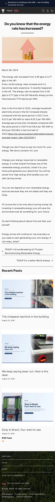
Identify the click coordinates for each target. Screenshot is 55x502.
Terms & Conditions (37, 494)
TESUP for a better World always (33, 260)
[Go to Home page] (12, 11)
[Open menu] (3, 11)
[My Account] (47, 10)
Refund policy (7, 494)
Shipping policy (8, 497)
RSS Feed (7, 438)
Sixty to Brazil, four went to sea (21, 429)
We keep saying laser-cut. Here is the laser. (25, 373)
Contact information (24, 497)
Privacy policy (21, 494)
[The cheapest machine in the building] (27, 294)
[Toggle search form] (43, 10)
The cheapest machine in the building (25, 316)
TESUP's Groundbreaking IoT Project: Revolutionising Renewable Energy (24, 251)
